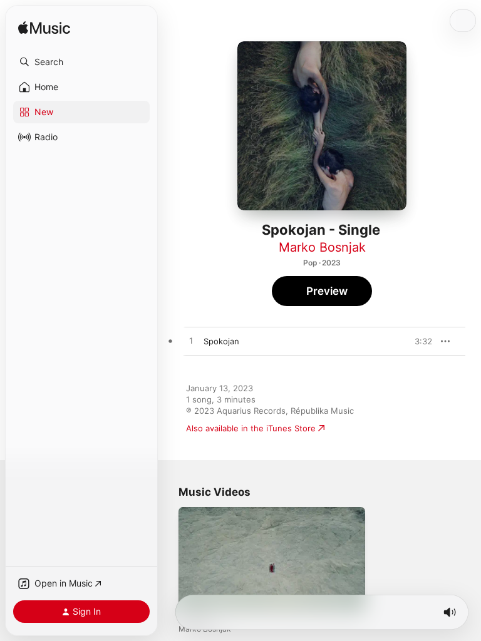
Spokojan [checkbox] (221, 341)
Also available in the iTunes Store (251, 428)
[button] (81, 62)
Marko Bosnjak (322, 247)
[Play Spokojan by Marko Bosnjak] (191, 341)
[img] (44, 28)
